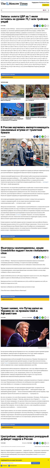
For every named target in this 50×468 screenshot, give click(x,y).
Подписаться (25, 241)
